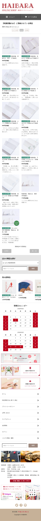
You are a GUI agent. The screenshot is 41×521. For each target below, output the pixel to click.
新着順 (26, 30)
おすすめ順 (15, 30)
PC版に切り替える (23, 512)
